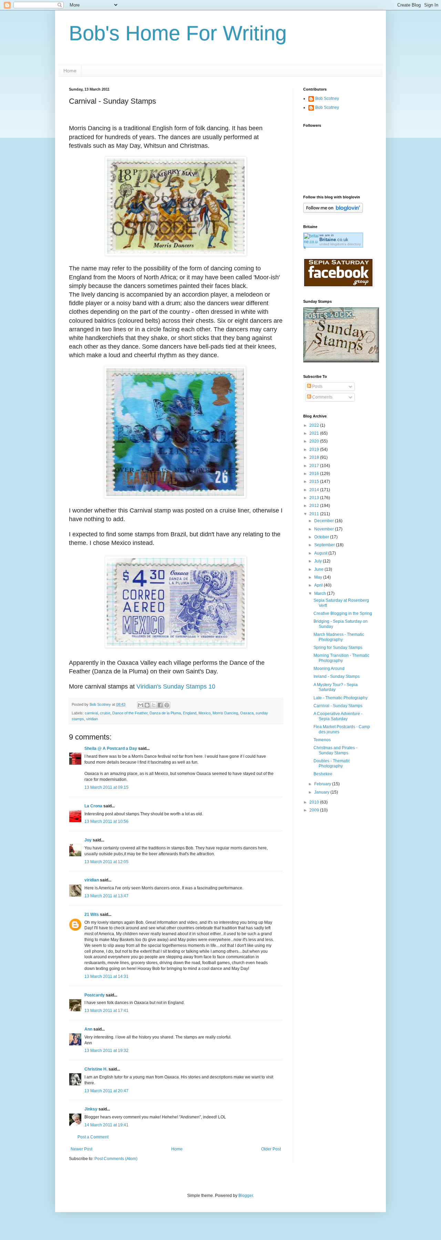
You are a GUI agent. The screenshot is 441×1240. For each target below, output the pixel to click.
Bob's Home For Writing (178, 33)
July (318, 561)
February (323, 784)
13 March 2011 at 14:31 (106, 976)
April (319, 585)
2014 (314, 489)
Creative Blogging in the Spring (343, 613)
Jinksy (91, 1109)
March (320, 593)
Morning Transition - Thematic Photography (341, 658)
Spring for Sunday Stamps (338, 647)
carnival (91, 713)
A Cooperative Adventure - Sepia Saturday (338, 716)
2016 (314, 473)
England (189, 713)
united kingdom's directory (340, 244)
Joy (88, 840)
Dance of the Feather (129, 713)
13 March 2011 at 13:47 (106, 895)
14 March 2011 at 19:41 (106, 1125)
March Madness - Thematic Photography (339, 637)
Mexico (204, 713)
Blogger (245, 1195)
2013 (314, 497)
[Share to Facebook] (160, 705)
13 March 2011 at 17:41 (106, 1010)
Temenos (322, 739)
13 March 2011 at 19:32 (106, 1050)
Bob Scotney (327, 98)
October (322, 537)
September (325, 544)
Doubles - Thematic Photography (332, 763)
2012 (314, 505)
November (324, 529)
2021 (314, 433)
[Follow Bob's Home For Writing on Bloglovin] (333, 211)
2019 (314, 449)
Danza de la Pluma (165, 713)
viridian (92, 719)
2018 (314, 457)
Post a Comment (93, 1137)
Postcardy (94, 995)
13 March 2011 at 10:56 (106, 821)
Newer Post (81, 1149)
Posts (316, 386)
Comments (321, 397)
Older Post (271, 1149)
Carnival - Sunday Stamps (338, 705)
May (318, 577)
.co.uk (333, 239)
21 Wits (91, 914)
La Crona (93, 806)
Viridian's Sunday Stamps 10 (175, 686)
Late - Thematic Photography (341, 697)
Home (69, 70)
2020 (314, 441)
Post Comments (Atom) (115, 1158)
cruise (105, 713)
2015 (314, 481)
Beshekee (323, 774)
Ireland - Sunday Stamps (337, 676)
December (324, 520)
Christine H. (95, 1069)
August (321, 553)
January (322, 792)
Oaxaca (247, 713)
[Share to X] (153, 705)
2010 (314, 802)
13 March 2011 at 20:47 (106, 1090)
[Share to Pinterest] (166, 705)
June (319, 569)
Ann (88, 1029)
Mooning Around (329, 668)
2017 (314, 465)
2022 (314, 425)
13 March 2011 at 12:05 (106, 861)
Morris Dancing (225, 713)
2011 (314, 514)
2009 (314, 810)
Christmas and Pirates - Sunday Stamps (335, 750)
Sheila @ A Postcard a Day (110, 748)
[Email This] (140, 705)
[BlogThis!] (147, 705)
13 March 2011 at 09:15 (106, 787)
